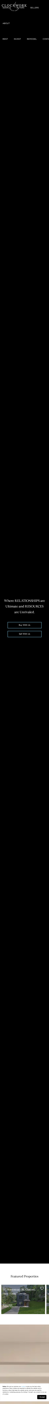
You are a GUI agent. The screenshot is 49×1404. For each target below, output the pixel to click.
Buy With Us (24, 625)
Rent (5, 39)
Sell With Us (24, 634)
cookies (23, 1386)
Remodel (32, 39)
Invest (17, 39)
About (6, 23)
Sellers (34, 8)
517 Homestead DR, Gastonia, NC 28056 (25, 1262)
